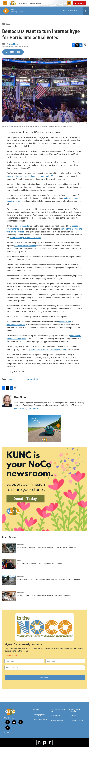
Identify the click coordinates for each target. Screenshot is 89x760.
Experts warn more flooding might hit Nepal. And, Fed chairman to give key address (48, 579)
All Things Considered (30, 379)
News (19, 560)
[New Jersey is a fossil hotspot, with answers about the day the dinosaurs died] (9, 548)
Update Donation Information (74, 710)
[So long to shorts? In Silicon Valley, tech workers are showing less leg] (9, 596)
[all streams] (86, 11)
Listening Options (39, 715)
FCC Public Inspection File (58, 710)
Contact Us (72, 715)
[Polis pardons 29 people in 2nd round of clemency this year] (9, 564)
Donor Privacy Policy (57, 720)
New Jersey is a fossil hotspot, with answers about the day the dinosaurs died (47, 547)
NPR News (6, 24)
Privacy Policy (55, 715)
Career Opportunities (40, 719)
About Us (36, 710)
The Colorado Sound (76, 720)
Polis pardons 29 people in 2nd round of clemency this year (40, 563)
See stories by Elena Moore (26, 408)
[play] (6, 11)
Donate (80, 3)
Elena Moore (13, 44)
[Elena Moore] (7, 400)
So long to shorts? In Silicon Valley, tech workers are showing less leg (44, 595)
